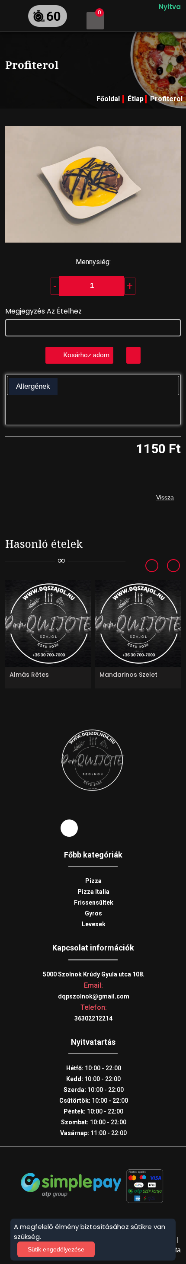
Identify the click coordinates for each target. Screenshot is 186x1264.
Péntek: (93, 1111)
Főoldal (108, 99)
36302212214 (93, 1018)
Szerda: (94, 1089)
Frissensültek (93, 902)
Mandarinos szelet (128, 674)
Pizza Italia (93, 891)
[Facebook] (69, 828)
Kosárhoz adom (86, 355)
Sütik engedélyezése (56, 1249)
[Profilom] (122, 20)
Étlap (136, 99)
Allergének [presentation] (33, 386)
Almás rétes (29, 674)
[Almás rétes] (48, 623)
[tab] (33, 386)
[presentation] (157, 566)
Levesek (94, 924)
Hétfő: (93, 1068)
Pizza (93, 880)
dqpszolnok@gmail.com (93, 996)
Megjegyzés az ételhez (43, 311)
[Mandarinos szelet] (138, 623)
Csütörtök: (93, 1100)
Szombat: (93, 1122)
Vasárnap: (93, 1133)
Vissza (165, 497)
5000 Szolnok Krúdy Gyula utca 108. (93, 974)
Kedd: (93, 1078)
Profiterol (166, 99)
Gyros (93, 913)
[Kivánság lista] (133, 355)
